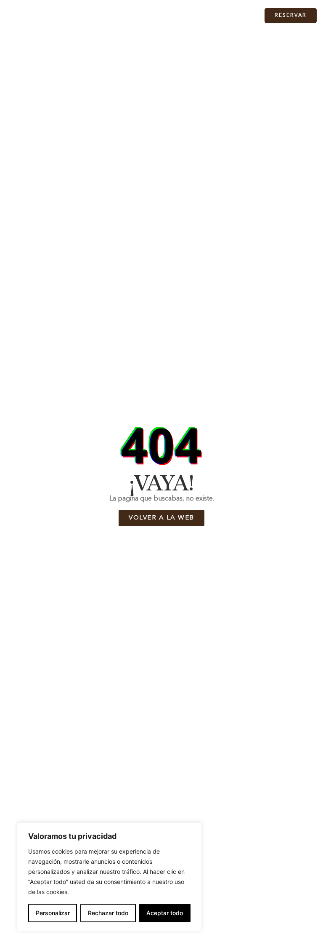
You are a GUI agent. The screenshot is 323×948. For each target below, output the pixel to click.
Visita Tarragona (186, 15)
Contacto (236, 15)
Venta (142, 15)
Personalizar (53, 912)
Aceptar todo (164, 912)
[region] (109, 876)
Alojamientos (93, 15)
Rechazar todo (108, 912)
